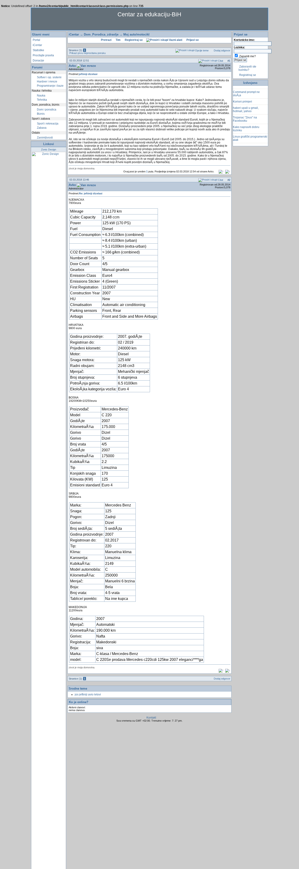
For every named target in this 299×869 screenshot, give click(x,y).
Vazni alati (175, 40)
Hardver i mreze (46, 81)
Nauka (40, 95)
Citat (220, 60)
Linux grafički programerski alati (250, 134)
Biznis (40, 113)
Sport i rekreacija (47, 123)
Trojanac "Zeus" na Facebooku (245, 115)
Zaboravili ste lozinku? (247, 68)
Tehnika (41, 99)
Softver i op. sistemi (48, 77)
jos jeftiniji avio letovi (88, 694)
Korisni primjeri (242, 98)
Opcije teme (201, 50)
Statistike (38, 50)
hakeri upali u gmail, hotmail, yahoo (246, 106)
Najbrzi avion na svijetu (248, 142)
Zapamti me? (247, 56)
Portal (36, 40)
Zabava (41, 127)
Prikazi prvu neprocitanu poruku (87, 53)
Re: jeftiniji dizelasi (90, 193)
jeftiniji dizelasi (88, 74)
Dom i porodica (46, 109)
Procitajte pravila (43, 55)
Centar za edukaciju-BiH (149, 14)
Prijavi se (192, 40)
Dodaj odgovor (221, 50)
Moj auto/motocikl (136, 34)
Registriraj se (133, 40)
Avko (72, 66)
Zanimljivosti (44, 137)
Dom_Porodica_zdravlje (101, 34)
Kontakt (151, 717)
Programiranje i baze (50, 85)
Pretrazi (105, 40)
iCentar (37, 45)
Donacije (38, 60)
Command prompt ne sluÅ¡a (246, 90)
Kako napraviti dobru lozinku (246, 125)
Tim (118, 40)
